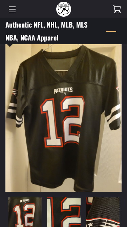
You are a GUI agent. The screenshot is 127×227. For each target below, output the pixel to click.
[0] (117, 9)
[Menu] (11, 9)
